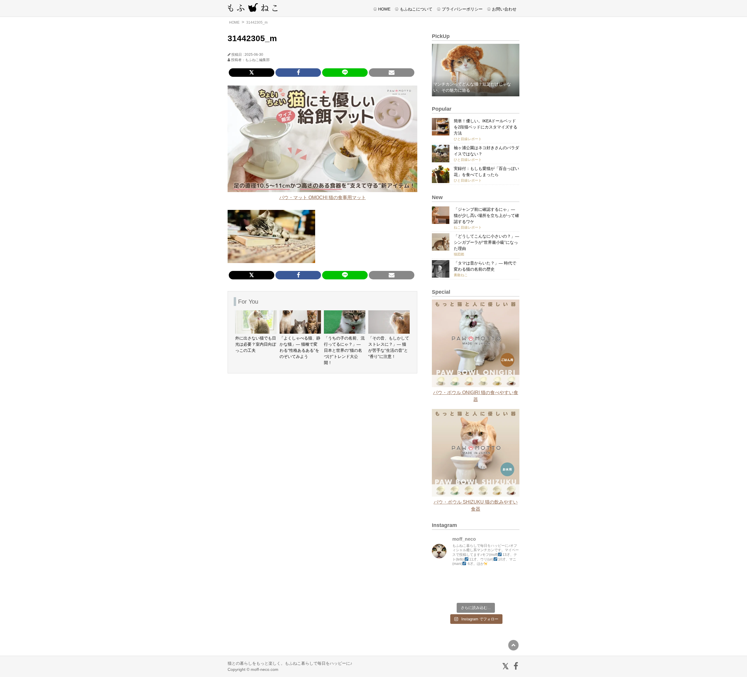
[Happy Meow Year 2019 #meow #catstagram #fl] (442, 592)
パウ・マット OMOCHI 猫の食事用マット (322, 197)
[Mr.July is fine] (486, 592)
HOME (384, 9)
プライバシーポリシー (462, 9)
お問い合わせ (504, 9)
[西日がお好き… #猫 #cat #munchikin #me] (508, 579)
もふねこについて (416, 9)
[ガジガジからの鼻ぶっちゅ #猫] (464, 579)
